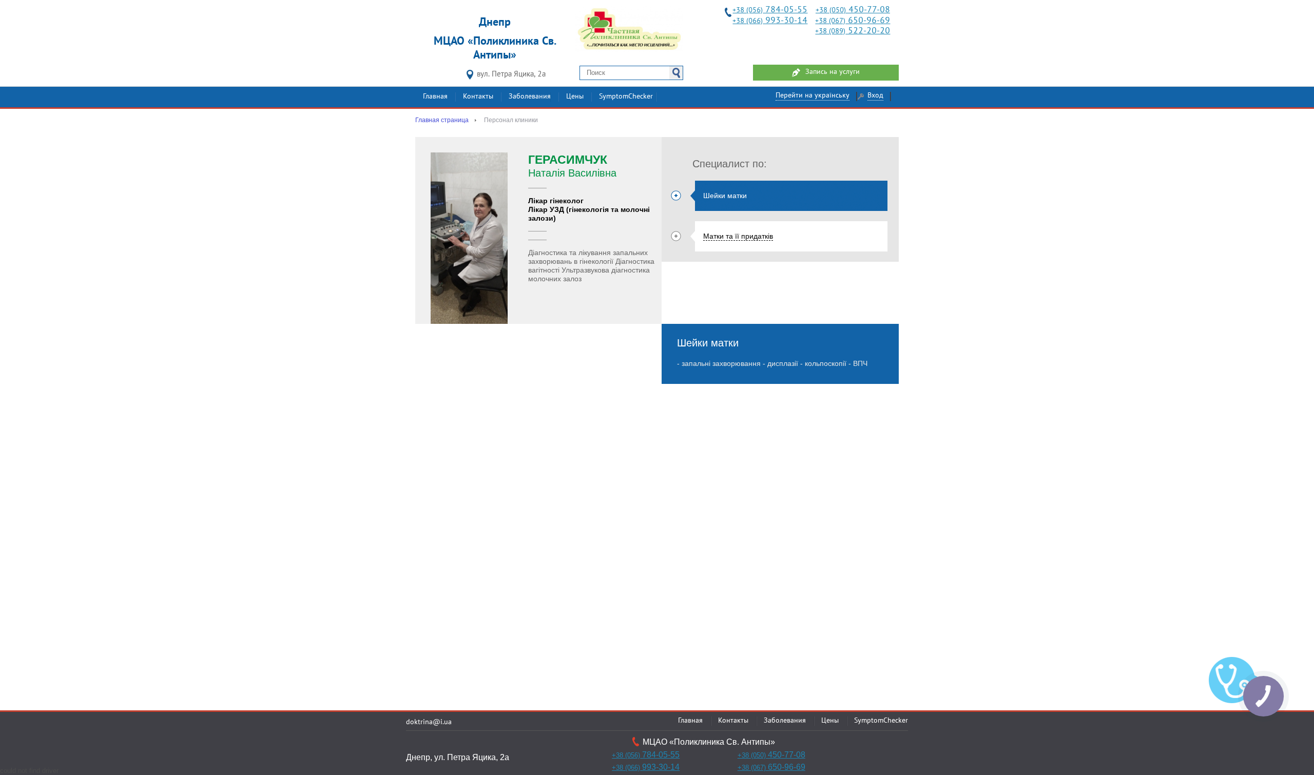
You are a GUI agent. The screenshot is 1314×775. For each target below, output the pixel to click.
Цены (575, 96)
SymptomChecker (626, 96)
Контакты (478, 96)
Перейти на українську (812, 95)
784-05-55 (769, 10)
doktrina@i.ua (429, 722)
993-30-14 (769, 21)
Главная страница (442, 120)
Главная (435, 96)
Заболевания (530, 96)
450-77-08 (853, 10)
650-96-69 (852, 21)
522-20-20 (852, 31)
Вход (875, 95)
